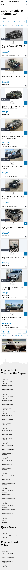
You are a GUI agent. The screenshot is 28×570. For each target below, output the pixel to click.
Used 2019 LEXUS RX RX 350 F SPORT (13, 227)
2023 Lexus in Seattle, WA (7, 416)
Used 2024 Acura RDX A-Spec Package (12, 167)
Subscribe (25, 4)
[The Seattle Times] (14, 1)
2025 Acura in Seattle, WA (7, 461)
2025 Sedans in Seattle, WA (7, 424)
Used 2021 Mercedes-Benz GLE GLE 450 (13, 197)
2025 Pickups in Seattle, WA (7, 488)
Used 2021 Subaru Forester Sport (13, 76)
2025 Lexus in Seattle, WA (7, 431)
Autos (2, 4)
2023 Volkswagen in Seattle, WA (8, 442)
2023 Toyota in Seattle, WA (7, 427)
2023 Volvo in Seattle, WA (7, 465)
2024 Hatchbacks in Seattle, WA (8, 484)
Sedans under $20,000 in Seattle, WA (9, 536)
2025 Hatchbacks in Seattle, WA (8, 476)
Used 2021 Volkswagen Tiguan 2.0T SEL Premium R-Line (14, 137)
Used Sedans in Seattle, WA (7, 554)
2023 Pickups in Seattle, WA (7, 491)
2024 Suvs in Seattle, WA (7, 382)
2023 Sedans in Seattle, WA (7, 446)
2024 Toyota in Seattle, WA (7, 390)
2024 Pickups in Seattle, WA (7, 454)
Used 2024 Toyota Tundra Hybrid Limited (13, 258)
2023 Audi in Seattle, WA (7, 435)
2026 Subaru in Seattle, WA (7, 518)
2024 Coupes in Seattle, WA (7, 503)
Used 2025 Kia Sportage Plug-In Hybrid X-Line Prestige (13, 107)
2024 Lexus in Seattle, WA (7, 409)
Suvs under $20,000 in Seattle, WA (9, 533)
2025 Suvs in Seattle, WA (7, 379)
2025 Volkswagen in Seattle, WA (8, 412)
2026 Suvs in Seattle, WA (7, 401)
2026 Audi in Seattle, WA (7, 521)
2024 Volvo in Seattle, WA (7, 472)
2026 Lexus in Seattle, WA (7, 480)
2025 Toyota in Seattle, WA (7, 394)
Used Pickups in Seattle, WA (7, 562)
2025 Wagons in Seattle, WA (7, 495)
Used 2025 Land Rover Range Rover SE (12, 318)
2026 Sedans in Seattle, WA (7, 469)
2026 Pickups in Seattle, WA (7, 506)
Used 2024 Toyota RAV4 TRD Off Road (13, 46)
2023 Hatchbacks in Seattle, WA (8, 450)
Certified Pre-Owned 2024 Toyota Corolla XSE (13, 288)
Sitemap (14, 569)
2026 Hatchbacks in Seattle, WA (8, 499)
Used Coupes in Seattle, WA (7, 565)
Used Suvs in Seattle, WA (7, 550)
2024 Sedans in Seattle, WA (7, 397)
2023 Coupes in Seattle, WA (7, 514)
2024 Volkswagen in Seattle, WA (8, 457)
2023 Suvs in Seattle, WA (7, 386)
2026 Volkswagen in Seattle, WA (8, 510)
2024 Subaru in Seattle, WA (7, 439)
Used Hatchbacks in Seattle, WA (8, 558)
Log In (21, 4)
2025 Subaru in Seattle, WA (7, 420)
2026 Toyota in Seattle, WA (7, 405)
